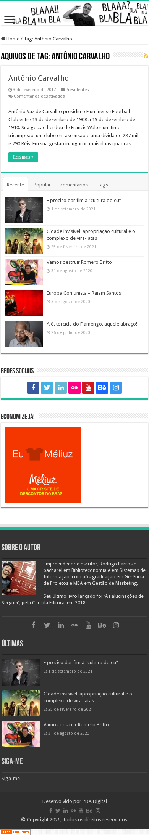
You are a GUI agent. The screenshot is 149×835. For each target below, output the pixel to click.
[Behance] (102, 388)
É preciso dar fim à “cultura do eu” (84, 200)
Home (12, 39)
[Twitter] (47, 388)
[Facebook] (33, 388)
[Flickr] (74, 388)
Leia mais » (23, 157)
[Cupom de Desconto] (74, 465)
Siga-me (12, 762)
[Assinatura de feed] (146, 56)
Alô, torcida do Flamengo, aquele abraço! (92, 324)
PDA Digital (95, 801)
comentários (74, 185)
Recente (15, 185)
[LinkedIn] (61, 388)
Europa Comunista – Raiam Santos (84, 293)
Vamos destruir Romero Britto (79, 262)
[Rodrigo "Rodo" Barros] (74, 13)
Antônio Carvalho (38, 78)
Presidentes (77, 89)
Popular (42, 185)
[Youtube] (88, 388)
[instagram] (116, 388)
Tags (102, 185)
